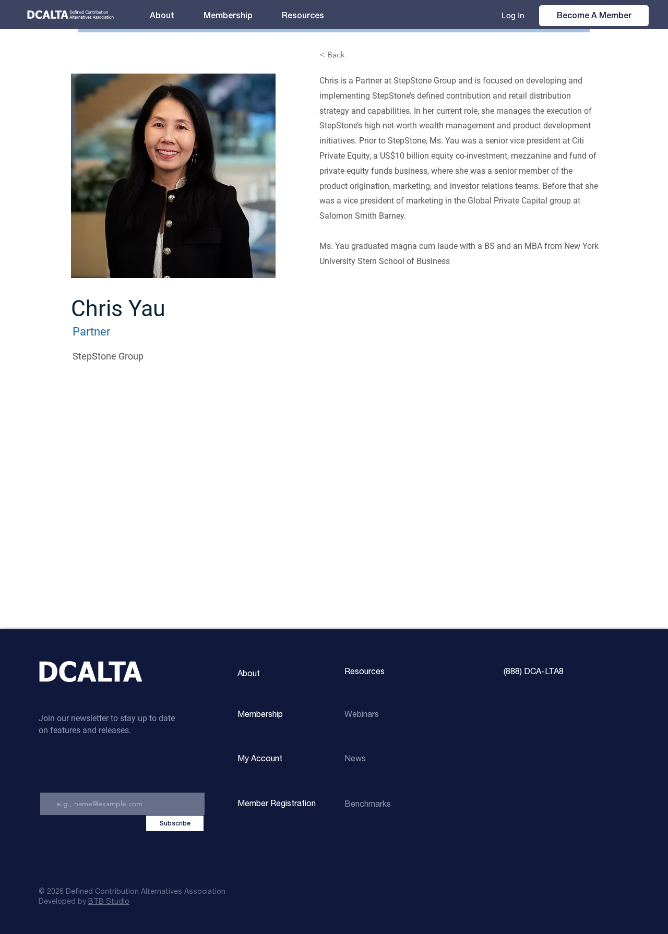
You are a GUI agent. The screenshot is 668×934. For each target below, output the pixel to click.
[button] (303, 16)
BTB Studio (108, 901)
